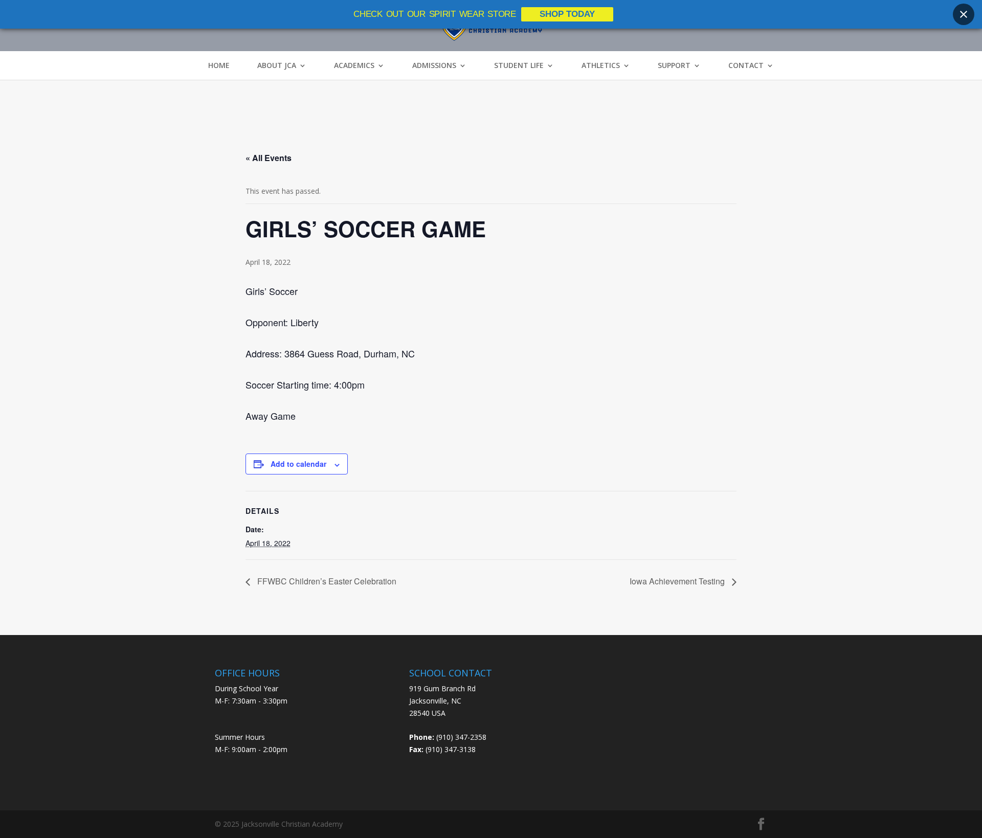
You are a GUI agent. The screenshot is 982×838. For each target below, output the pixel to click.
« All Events (269, 158)
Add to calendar (298, 464)
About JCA (276, 65)
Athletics (601, 65)
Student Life (519, 65)
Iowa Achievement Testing (678, 581)
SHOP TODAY (567, 14)
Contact (746, 65)
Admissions (434, 65)
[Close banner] (963, 14)
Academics (354, 65)
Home (219, 65)
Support (674, 65)
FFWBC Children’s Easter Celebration (325, 581)
